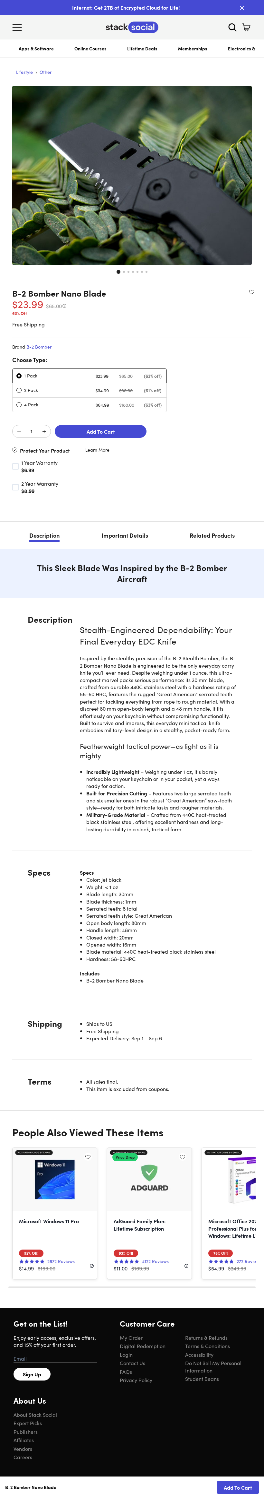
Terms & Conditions (207, 1345)
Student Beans (202, 1378)
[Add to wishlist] (252, 292)
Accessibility (199, 1354)
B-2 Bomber (39, 346)
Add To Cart (101, 431)
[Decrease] (19, 431)
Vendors (23, 1448)
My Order (131, 1337)
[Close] (242, 8)
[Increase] (44, 431)
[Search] (232, 27)
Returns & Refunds (206, 1337)
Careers (23, 1456)
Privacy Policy (136, 1379)
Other (46, 72)
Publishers (26, 1431)
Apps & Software (36, 48)
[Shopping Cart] (246, 27)
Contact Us (132, 1362)
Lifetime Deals (142, 48)
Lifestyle (24, 72)
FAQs (126, 1371)
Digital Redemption (142, 1345)
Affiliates (24, 1439)
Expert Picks (28, 1422)
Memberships (192, 48)
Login (126, 1354)
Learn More (97, 450)
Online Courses (90, 48)
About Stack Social (35, 1414)
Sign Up (32, 1374)
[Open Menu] (18, 27)
